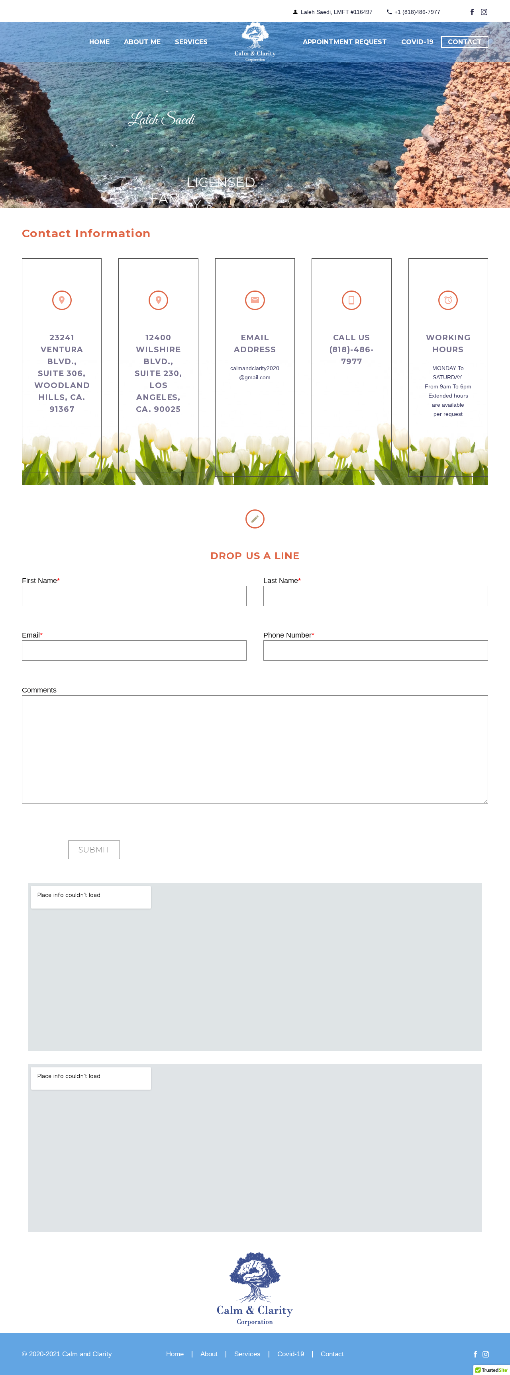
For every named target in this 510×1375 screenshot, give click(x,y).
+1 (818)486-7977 (417, 12)
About (209, 1354)
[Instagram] (484, 12)
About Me (142, 42)
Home (99, 42)
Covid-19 (417, 42)
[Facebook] (472, 12)
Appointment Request (345, 42)
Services (191, 42)
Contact (465, 42)
